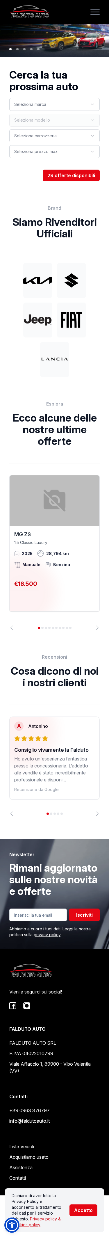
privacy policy (47, 934)
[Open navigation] (95, 12)
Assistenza (21, 1167)
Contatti (17, 1178)
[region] (54, 552)
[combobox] (54, 104)
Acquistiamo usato (29, 1157)
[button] (12, 1225)
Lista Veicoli (21, 1146)
